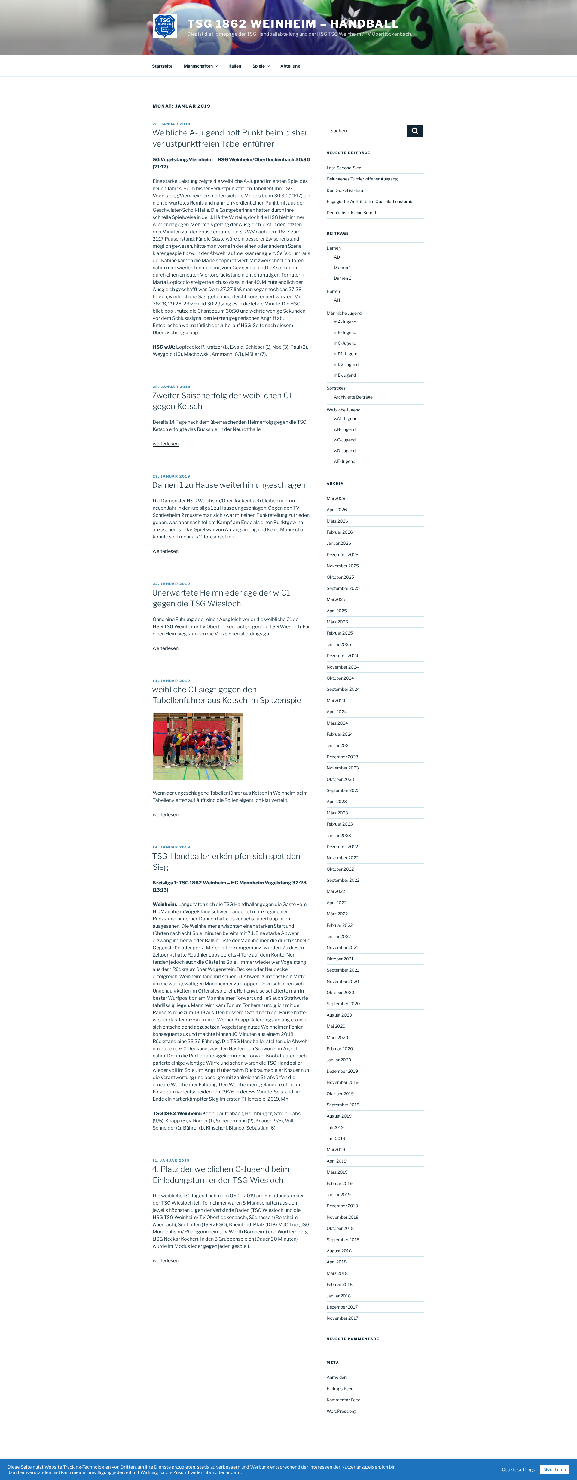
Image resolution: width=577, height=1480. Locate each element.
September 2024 (343, 689)
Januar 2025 (339, 644)
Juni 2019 (336, 1138)
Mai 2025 (336, 599)
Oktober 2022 (340, 869)
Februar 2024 (340, 734)
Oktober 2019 (340, 1093)
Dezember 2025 (342, 554)
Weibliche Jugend (343, 409)
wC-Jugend (345, 439)
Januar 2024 (339, 745)
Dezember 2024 (342, 655)
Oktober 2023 (340, 779)
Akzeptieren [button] (554, 1469)
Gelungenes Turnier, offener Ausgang (362, 178)
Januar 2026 (339, 543)
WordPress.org (341, 1411)
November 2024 (343, 666)
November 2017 (342, 1318)
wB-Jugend (345, 429)
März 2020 (337, 1037)
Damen (334, 247)
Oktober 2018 (340, 1228)
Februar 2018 (340, 1284)
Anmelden (337, 1377)
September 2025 (343, 588)
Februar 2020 (340, 1048)
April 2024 (337, 711)
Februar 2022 (340, 925)
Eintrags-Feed (340, 1388)
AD (337, 256)
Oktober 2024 (340, 678)
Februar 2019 (340, 1183)
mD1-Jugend (346, 353)
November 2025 (343, 565)
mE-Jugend (345, 375)
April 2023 (337, 801)
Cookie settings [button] (518, 1469)
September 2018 (343, 1239)
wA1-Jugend (345, 418)
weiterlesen (166, 444)
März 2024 (337, 723)
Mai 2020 (336, 1026)
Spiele (258, 65)
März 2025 (337, 621)
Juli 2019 (335, 1127)
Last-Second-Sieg (344, 167)
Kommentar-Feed (343, 1399)
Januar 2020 (339, 1059)
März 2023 (337, 812)
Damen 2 (342, 278)
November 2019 (343, 1082)
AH (337, 299)
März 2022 (337, 913)
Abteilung (290, 65)
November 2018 (343, 1217)
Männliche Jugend (344, 313)
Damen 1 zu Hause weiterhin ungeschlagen (229, 485)
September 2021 (343, 969)
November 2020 (343, 981)
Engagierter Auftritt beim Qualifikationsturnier (371, 201)
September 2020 (343, 1003)
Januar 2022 (339, 936)
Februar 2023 (340, 823)
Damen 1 (342, 267)
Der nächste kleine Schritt (351, 212)
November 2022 (343, 857)
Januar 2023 (339, 835)
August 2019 (339, 1115)
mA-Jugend (345, 321)
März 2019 (337, 1172)
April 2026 (337, 509)
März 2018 (337, 1273)
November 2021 (342, 947)
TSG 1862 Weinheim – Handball (293, 23)
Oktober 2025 (340, 577)
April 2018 (337, 1261)
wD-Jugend (345, 450)
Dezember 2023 (342, 756)
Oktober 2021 (340, 958)
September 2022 (343, 880)
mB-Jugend (345, 332)
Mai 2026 (336, 498)
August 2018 (339, 1250)
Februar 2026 (340, 532)
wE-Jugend (344, 461)
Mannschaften (198, 65)
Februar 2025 (340, 632)
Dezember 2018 (342, 1205)
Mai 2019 (336, 1149)
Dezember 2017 (342, 1306)
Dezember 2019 (342, 1071)
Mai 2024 (336, 700)
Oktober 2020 (340, 992)
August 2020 (339, 1015)
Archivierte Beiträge (353, 396)
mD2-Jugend (346, 364)
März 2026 (337, 520)
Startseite (162, 65)
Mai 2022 (336, 891)
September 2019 (343, 1104)
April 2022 (337, 902)
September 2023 (343, 790)
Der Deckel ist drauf (346, 190)
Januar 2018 (339, 1295)
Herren (333, 291)
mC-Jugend (345, 343)
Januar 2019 (339, 1194)
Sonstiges (336, 387)
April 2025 (337, 610)
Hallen (234, 65)
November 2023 (343, 767)
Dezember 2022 (342, 846)
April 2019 (337, 1160)
